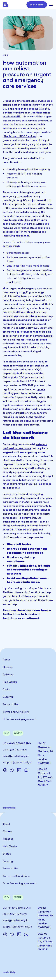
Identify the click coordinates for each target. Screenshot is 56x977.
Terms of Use (10, 704)
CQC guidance (26, 278)
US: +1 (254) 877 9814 (15, 749)
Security (8, 696)
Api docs (8, 674)
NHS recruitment (25, 312)
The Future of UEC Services (20, 136)
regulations (13, 282)
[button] (50, 5)
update (41, 389)
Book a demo (36, 4)
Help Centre (10, 681)
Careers (8, 667)
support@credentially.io (17, 762)
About (6, 659)
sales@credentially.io (15, 756)
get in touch (16, 600)
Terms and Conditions (16, 711)
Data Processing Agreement (19, 719)
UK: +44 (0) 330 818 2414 (17, 743)
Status (7, 689)
